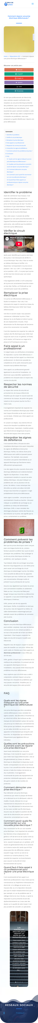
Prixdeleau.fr (20, 1013)
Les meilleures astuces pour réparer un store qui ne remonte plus (19, 932)
